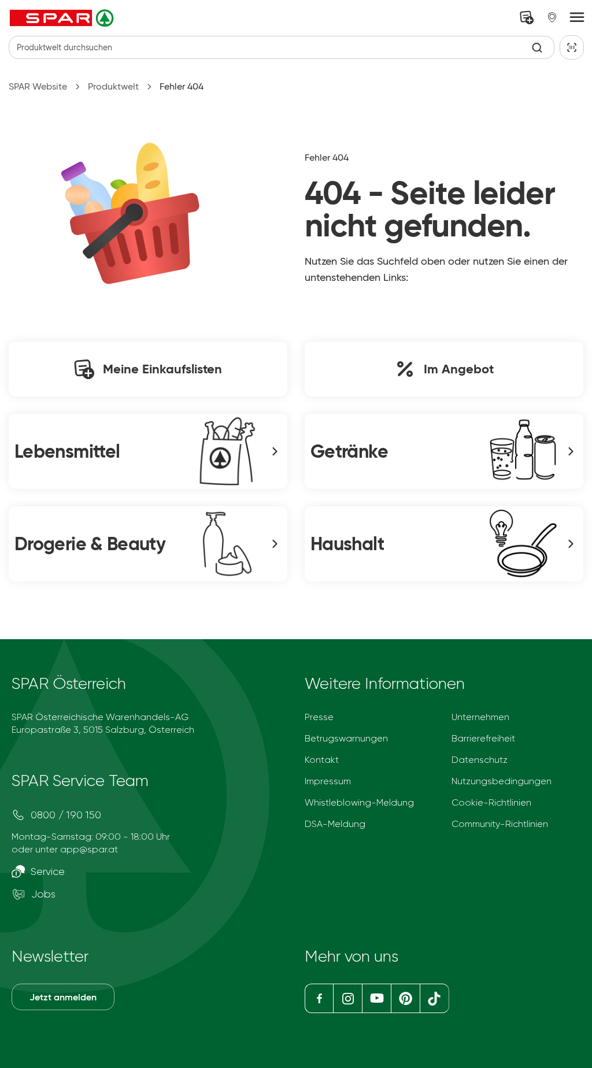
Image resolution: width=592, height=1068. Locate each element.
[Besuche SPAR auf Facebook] (319, 998)
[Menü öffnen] (577, 18)
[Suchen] (537, 47)
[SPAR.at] (63, 18)
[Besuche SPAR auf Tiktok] (434, 998)
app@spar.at (89, 849)
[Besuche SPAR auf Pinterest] (405, 998)
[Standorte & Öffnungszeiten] (552, 17)
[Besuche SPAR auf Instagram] (347, 998)
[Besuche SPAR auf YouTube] (376, 998)
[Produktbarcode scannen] (571, 47)
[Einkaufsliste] (527, 17)
